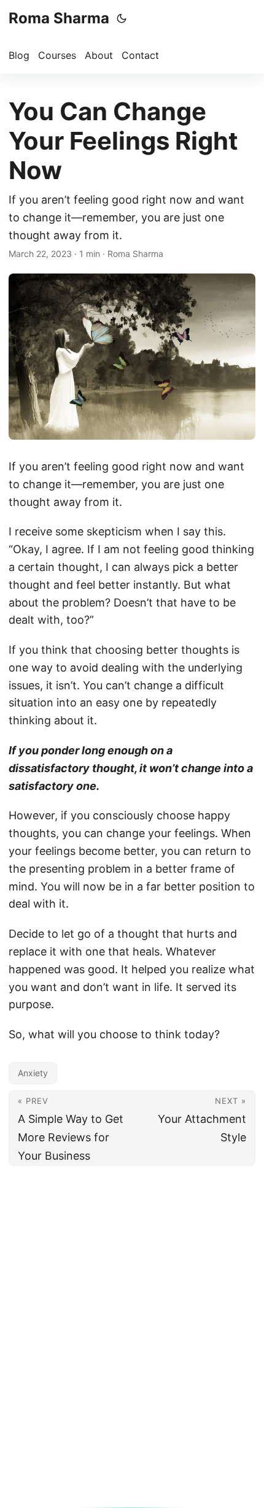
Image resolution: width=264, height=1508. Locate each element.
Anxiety (33, 1073)
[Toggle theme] (121, 18)
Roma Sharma (59, 18)
